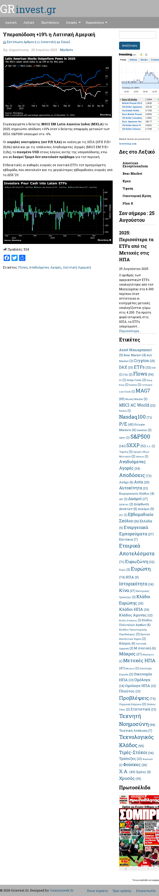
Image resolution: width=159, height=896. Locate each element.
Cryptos (144, 360)
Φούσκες (135, 764)
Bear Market (132, 173)
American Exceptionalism (135, 164)
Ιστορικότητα (136, 584)
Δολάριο (146, 509)
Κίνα (127, 590)
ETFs (142, 367)
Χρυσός (130, 778)
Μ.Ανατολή (145, 648)
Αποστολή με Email (55, 42)
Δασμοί (138, 498)
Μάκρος (130, 654)
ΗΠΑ (132, 577)
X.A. (151, 446)
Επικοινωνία (146, 890)
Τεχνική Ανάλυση (135, 730)
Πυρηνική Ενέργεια (132, 704)
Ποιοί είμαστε (97, 890)
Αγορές (71, 22)
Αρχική (10, 22)
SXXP (136, 445)
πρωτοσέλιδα (141, 880)
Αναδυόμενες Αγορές (45, 267)
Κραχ (127, 181)
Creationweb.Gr (61, 890)
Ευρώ (124, 569)
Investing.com (128, 143)
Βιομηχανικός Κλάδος (136, 493)
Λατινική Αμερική (77, 267)
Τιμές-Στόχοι (136, 752)
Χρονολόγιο (50, 22)
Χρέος (143, 772)
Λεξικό (28, 22)
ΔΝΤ (123, 499)
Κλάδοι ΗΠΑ (134, 609)
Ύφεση (128, 188)
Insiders (135, 385)
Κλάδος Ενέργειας (130, 620)
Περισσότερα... (130, 331)
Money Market (136, 399)
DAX (126, 367)
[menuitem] (11, 22)
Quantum (144, 430)
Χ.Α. (127, 771)
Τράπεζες (130, 758)
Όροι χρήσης (122, 890)
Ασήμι (126, 482)
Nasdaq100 (135, 416)
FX (122, 380)
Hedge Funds (136, 380)
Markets (66, 50)
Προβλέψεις (137, 697)
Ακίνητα (142, 456)
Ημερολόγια (95, 22)
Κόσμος (127, 643)
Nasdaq (125, 411)
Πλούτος (129, 691)
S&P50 (124, 437)
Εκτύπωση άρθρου (20, 42)
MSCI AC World (137, 405)
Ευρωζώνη (139, 561)
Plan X (128, 203)
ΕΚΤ (123, 515)
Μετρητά (132, 668)
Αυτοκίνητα (133, 488)
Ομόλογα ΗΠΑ (140, 685)
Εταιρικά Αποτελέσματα (137, 553)
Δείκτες (126, 504)
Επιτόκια (128, 539)
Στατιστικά (143, 709)
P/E (126, 424)
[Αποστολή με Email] (38, 42)
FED (127, 374)
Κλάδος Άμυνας (135, 615)
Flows (23, 267)
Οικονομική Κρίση (137, 196)
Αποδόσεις (135, 475)
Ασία (141, 482)
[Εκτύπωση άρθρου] (4, 42)
